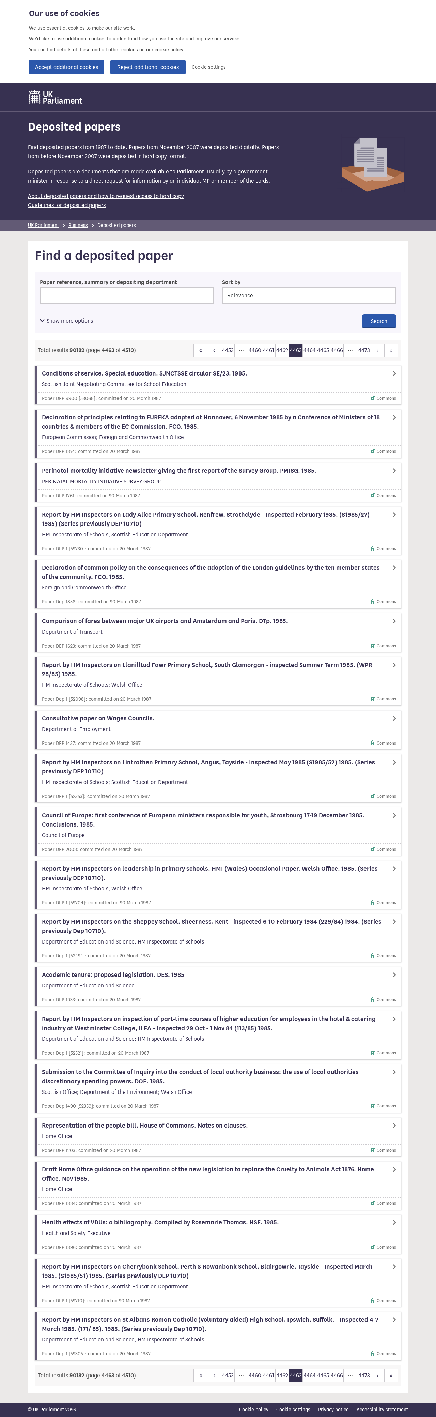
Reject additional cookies (148, 67)
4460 (255, 350)
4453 (228, 350)
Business (78, 225)
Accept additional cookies (66, 67)
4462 (282, 350)
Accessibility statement (382, 1410)
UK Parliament (43, 225)
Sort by (231, 282)
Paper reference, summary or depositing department (108, 282)
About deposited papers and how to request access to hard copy (106, 196)
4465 (323, 350)
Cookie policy (253, 1410)
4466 (337, 350)
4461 (268, 350)
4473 (364, 350)
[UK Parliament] (55, 96)
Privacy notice (333, 1410)
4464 (309, 350)
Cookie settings (209, 67)
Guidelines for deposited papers (67, 205)
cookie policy (169, 50)
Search (379, 321)
